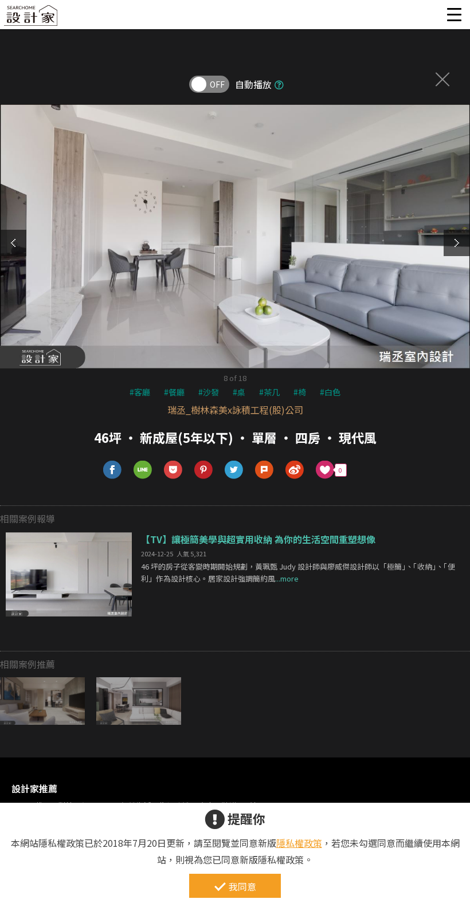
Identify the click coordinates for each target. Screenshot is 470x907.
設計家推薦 (34, 788)
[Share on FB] (112, 470)
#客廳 (140, 392)
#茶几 (269, 392)
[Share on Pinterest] (203, 470)
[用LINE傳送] (143, 470)
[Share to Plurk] (264, 470)
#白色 (330, 392)
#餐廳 (174, 392)
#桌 (239, 392)
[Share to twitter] (234, 470)
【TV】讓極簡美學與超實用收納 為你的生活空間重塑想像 (258, 539)
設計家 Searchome (31, 18)
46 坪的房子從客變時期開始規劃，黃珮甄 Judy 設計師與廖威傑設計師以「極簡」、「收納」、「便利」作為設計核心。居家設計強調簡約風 (298, 572)
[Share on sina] (294, 470)
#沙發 (208, 392)
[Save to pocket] (173, 470)
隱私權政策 (299, 843)
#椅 (299, 392)
